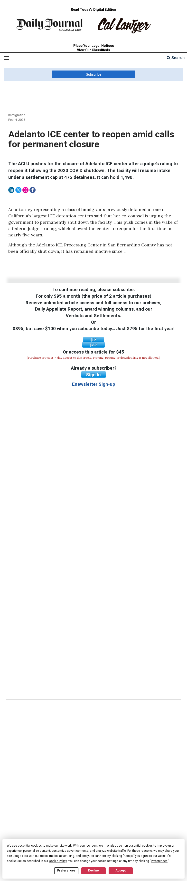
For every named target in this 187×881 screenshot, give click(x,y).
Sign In (93, 374)
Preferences (66, 870)
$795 (93, 344)
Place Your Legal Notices (93, 46)
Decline (93, 870)
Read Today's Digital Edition (93, 9)
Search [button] (177, 57)
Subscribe (93, 74)
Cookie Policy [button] (58, 861)
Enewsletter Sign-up (93, 384)
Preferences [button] (159, 861)
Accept (120, 870)
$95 (93, 339)
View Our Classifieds (93, 50)
